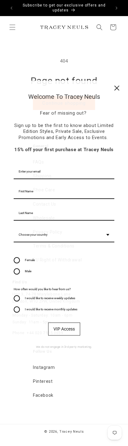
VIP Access (64, 328)
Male (28, 271)
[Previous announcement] (11, 8)
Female (30, 260)
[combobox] (64, 235)
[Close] (116, 88)
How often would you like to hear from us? (42, 289)
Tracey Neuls (71, 432)
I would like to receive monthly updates (51, 309)
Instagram (44, 367)
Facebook (43, 395)
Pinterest (43, 381)
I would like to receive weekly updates (50, 298)
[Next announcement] (116, 8)
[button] (12, 27)
